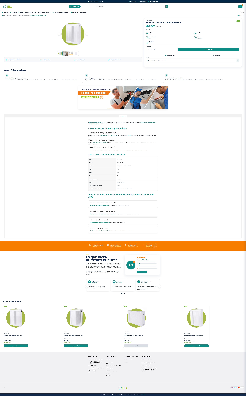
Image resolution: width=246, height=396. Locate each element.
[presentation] (59, 34)
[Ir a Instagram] (241, 12)
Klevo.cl (143, 394)
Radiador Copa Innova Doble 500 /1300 (13, 335)
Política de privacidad (146, 365)
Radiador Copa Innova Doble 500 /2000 (194, 335)
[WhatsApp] (243, 12)
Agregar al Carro (208, 49)
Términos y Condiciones (147, 359)
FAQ (107, 363)
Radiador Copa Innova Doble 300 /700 (133, 335)
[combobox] (131, 6)
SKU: (147, 29)
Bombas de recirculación (61, 12)
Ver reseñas (142, 272)
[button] (121, 293)
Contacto (108, 359)
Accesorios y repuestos (79, 12)
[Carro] (240, 6)
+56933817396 (93, 370)
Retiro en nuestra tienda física (112, 371)
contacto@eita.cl (93, 371)
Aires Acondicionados (26, 12)
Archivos (147, 57)
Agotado (136, 345)
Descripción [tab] (123, 116)
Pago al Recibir (109, 375)
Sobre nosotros (109, 361)
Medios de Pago (109, 373)
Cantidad (149, 46)
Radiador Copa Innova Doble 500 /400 (73, 335)
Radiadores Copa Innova (24, 15)
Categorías (75, 6)
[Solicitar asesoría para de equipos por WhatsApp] (123, 97)
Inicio (4, 15)
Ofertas (5, 12)
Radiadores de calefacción (43, 12)
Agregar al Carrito (16, 345)
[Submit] (166, 6)
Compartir (241, 15)
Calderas (14, 12)
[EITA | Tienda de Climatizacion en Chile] (7, 6)
